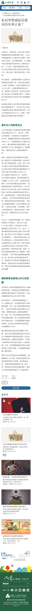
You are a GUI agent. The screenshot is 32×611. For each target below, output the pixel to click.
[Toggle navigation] (28, 2)
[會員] (24, 2)
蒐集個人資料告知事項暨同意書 (16, 600)
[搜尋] (18, 2)
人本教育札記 (5, 13)
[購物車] (21, 2)
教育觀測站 (16, 13)
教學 (4, 382)
